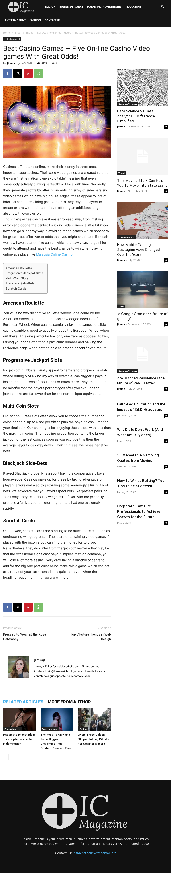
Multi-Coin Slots (17, 278)
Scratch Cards (16, 288)
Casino (83, 729)
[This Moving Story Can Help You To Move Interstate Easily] (142, 156)
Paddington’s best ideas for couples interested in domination (19, 739)
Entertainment (15, 20)
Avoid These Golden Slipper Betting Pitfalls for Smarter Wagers (93, 739)
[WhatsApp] (38, 73)
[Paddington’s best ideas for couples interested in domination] (19, 719)
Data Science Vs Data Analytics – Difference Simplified (136, 116)
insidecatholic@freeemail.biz (94, 853)
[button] (162, 7)
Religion (49, 6)
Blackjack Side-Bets (20, 283)
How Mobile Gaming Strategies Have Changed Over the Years (138, 249)
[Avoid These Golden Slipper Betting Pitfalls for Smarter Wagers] (94, 719)
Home (7, 32)
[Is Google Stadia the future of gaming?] (142, 289)
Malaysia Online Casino (54, 254)
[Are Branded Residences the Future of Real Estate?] (142, 354)
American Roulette (19, 268)
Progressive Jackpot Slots (24, 273)
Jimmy (11, 63)
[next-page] (13, 757)
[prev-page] (6, 757)
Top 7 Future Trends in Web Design (90, 636)
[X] (17, 73)
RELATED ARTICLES (23, 702)
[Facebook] (7, 73)
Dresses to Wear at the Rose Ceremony (24, 636)
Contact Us (52, 20)
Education (133, 6)
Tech (121, 306)
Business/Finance (71, 6)
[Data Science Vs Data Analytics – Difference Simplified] (142, 87)
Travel (121, 173)
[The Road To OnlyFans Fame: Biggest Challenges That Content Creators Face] (57, 719)
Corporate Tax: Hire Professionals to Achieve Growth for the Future (138, 511)
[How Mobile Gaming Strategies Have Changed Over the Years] (142, 220)
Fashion (35, 20)
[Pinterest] (28, 73)
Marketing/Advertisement (104, 6)
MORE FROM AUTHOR (69, 702)
